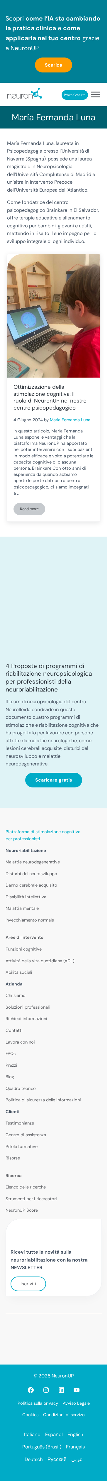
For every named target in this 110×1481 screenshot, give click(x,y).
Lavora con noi (20, 1042)
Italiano (32, 1434)
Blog (10, 1077)
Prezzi (11, 1065)
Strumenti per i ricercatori (31, 1199)
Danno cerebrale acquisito (31, 885)
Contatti (14, 1030)
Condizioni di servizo (64, 1415)
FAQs (11, 1053)
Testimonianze (20, 1123)
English (75, 1434)
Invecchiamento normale (30, 920)
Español (54, 1434)
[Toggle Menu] (95, 94)
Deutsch (34, 1459)
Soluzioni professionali (28, 1007)
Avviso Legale (76, 1403)
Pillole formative (22, 1146)
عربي (76, 1459)
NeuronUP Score (22, 1210)
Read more (32, 509)
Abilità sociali (19, 972)
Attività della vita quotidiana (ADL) (40, 961)
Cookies (30, 1415)
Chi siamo (16, 995)
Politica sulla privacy (38, 1403)
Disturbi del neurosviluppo (31, 874)
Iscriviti (28, 1284)
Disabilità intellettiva (26, 897)
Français (75, 1447)
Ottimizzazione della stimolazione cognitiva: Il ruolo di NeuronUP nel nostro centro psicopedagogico (50, 397)
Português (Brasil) (41, 1447)
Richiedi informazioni (26, 1019)
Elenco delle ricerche (26, 1187)
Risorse (13, 1158)
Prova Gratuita (74, 95)
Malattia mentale (22, 908)
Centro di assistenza (26, 1135)
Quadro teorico (21, 1088)
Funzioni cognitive (24, 949)
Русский (57, 1459)
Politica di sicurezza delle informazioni (43, 1100)
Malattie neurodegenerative (33, 862)
